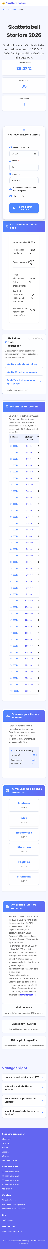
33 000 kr (14, 530)
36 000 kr (14, 549)
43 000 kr (14, 594)
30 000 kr (14, 510)
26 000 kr (14, 485)
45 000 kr (14, 607)
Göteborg (6, 1143)
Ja (14, 196)
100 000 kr (14, 691)
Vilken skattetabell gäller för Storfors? (19, 1088)
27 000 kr (14, 491)
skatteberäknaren (28, 995)
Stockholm (6, 1139)
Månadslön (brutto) (22, 147)
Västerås (5, 1156)
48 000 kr (14, 627)
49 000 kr (14, 633)
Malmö (5, 1148)
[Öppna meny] (43, 3)
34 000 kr (14, 536)
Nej (23, 196)
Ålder (15, 161)
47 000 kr (14, 620)
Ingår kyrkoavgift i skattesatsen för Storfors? (22, 1113)
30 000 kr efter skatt (10, 1172)
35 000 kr (14, 543)
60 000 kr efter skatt (10, 1185)
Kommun (17, 174)
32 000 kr (14, 523)
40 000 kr (14, 575)
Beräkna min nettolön (25, 208)
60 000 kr (14, 652)
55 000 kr (14, 646)
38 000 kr (14, 562)
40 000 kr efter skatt (10, 1176)
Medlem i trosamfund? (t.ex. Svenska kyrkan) (25, 189)
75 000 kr (14, 672)
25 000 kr (14, 478)
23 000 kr (14, 465)
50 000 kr (14, 639)
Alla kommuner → (9, 1160)
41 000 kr (14, 581)
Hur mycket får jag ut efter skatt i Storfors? (21, 1100)
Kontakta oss (7, 1220)
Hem (4, 9)
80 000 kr (14, 678)
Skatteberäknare (9, 1200)
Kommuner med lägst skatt (13, 1209)
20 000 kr (14, 446)
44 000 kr (14, 601)
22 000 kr (14, 459)
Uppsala (5, 1152)
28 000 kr (14, 498)
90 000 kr (14, 685)
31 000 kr (14, 517)
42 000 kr (14, 588)
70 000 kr (14, 665)
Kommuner (12, 9)
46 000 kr (14, 614)
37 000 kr (14, 556)
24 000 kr (14, 472)
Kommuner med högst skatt (13, 1205)
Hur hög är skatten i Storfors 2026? (22, 1077)
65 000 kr (14, 659)
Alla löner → (7, 1189)
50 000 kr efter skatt (10, 1180)
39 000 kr (14, 569)
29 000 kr (14, 504)
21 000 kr (14, 452)
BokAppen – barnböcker (12, 1231)
